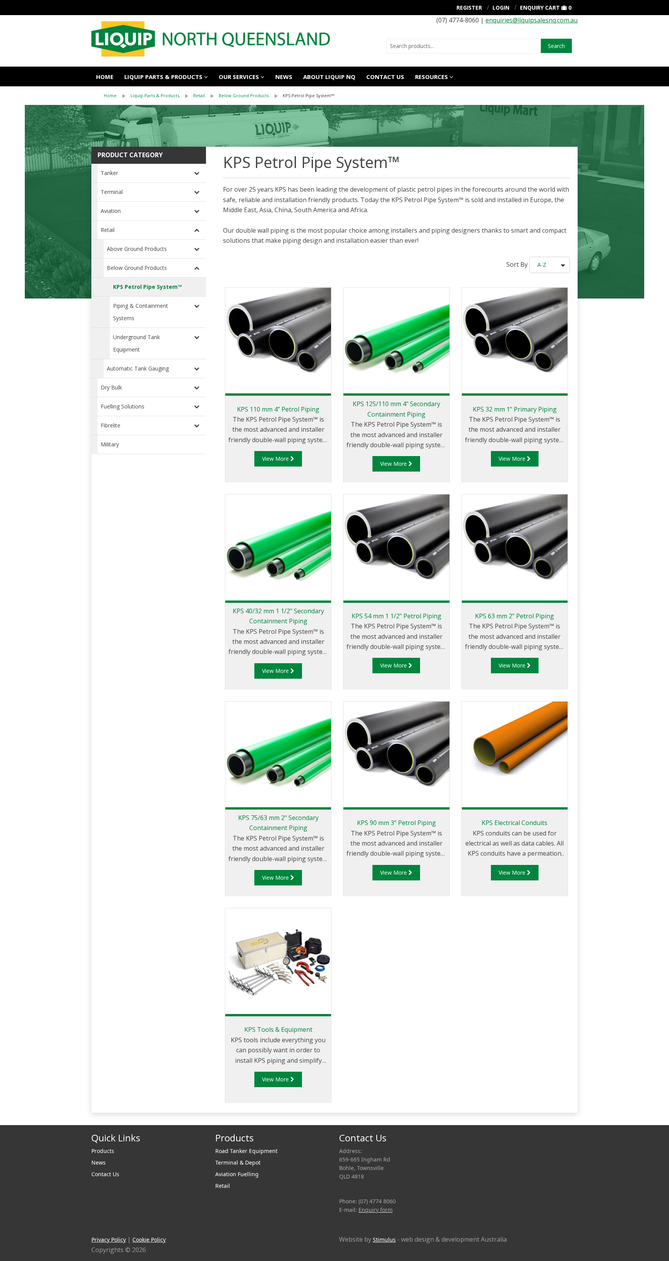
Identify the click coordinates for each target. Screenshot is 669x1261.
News (283, 77)
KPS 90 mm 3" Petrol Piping (396, 822)
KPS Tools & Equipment (278, 1029)
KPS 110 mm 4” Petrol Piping (278, 409)
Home (104, 77)
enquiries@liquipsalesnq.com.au (531, 20)
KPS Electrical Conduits (514, 822)
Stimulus (384, 1239)
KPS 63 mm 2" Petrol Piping (514, 616)
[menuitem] (117, 95)
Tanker (109, 173)
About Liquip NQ (329, 77)
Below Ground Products (244, 95)
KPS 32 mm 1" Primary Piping (515, 409)
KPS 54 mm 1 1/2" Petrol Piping (396, 616)
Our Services (239, 77)
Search (556, 46)
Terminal (112, 192)
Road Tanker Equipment (246, 1151)
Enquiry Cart (540, 7)
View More (276, 458)
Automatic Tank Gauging (138, 368)
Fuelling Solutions (122, 406)
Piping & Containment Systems (140, 312)
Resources (431, 77)
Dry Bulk (111, 387)
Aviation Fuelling (237, 1174)
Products (102, 1151)
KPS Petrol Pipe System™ (308, 95)
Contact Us (385, 77)
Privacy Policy (108, 1239)
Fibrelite (110, 425)
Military (110, 444)
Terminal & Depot (238, 1162)
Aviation (111, 210)
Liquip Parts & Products (163, 77)
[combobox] (463, 46)
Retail (199, 95)
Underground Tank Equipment (136, 343)
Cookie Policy (149, 1239)
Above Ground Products (137, 248)
